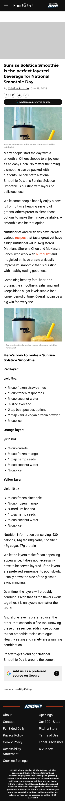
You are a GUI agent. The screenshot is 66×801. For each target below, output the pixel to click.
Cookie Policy (12, 742)
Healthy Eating (23, 689)
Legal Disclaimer (51, 742)
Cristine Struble (18, 88)
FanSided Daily (14, 728)
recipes (20, 237)
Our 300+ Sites (49, 722)
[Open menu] (6, 5)
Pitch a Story (48, 728)
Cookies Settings (15, 761)
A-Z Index (46, 749)
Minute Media (24, 770)
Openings (46, 715)
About (7, 715)
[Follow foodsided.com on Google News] (56, 673)
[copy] (26, 95)
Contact (8, 722)
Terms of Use (48, 735)
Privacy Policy (13, 735)
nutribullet (43, 254)
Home (7, 689)
